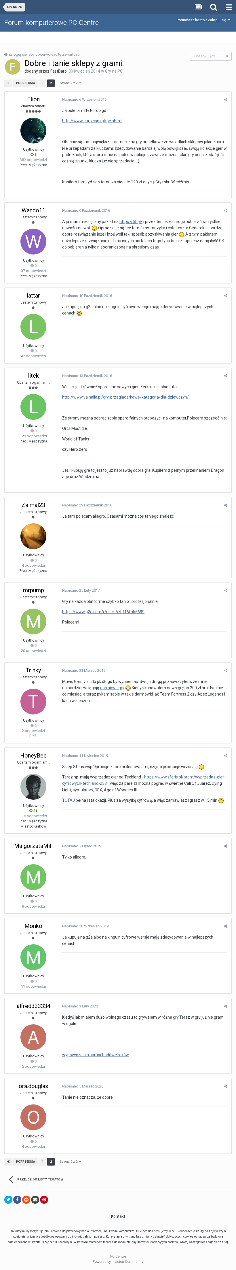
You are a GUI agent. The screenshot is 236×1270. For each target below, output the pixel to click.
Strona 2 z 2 (69, 83)
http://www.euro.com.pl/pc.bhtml (92, 121)
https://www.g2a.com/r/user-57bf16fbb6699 (103, 611)
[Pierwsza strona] (8, 83)
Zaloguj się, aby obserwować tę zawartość (44, 54)
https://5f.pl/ (130, 221)
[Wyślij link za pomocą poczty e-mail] (35, 1200)
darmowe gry (112, 688)
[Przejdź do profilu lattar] (33, 327)
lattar (33, 295)
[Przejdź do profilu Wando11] (33, 242)
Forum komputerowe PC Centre (51, 23)
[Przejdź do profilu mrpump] (33, 621)
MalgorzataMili (33, 845)
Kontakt (118, 1216)
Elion (33, 99)
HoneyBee (33, 755)
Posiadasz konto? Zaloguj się (202, 20)
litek (33, 375)
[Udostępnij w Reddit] (26, 1200)
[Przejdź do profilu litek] (33, 407)
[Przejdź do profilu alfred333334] (33, 1037)
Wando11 (33, 210)
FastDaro (58, 71)
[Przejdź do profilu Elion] (33, 130)
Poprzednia (25, 83)
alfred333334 (33, 1006)
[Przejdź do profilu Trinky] (33, 701)
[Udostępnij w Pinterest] (44, 1200)
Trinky (33, 670)
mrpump (33, 590)
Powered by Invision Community (118, 1262)
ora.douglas (33, 1086)
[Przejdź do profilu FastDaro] (12, 67)
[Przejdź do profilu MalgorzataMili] (33, 877)
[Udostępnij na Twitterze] (8, 1200)
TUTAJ (68, 800)
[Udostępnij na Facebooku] (17, 1200)
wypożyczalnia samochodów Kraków (95, 1054)
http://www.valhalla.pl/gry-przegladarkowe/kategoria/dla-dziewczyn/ (125, 397)
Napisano (84, 99)
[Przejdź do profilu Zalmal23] (33, 536)
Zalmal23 (33, 505)
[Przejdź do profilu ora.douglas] (33, 1117)
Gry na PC (114, 71)
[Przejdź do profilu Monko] (33, 957)
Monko (33, 926)
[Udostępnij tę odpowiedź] (225, 100)
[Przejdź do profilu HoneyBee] (33, 787)
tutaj (225, 1242)
